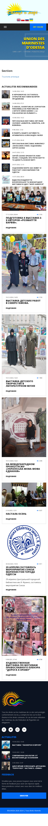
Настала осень (16, 513)
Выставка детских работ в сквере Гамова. (23, 302)
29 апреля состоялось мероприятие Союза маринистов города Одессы (21, 571)
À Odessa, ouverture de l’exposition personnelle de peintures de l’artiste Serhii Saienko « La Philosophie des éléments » (28, 110)
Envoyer (24, 795)
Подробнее (11, 228)
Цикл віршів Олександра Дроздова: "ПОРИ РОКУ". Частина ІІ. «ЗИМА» (29, 767)
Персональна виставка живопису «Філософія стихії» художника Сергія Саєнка (28, 145)
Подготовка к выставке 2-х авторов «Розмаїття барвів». (24, 220)
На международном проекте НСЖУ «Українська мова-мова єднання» (23, 468)
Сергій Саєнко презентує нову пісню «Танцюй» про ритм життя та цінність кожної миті (28, 158)
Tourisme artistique (10, 76)
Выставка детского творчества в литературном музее (20, 383)
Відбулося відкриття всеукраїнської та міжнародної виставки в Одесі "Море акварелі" (28, 182)
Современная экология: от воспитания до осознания (25, 756)
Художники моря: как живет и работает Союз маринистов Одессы (26, 170)
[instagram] (17, 729)
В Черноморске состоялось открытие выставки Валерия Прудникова (25, 96)
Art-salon (38, 27)
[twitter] (11, 729)
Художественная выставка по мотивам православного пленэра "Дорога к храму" (23, 666)
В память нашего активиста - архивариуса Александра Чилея (27, 134)
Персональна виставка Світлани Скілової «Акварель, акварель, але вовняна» (28, 123)
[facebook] (4, 729)
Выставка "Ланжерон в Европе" (26, 745)
